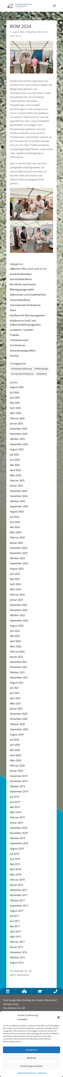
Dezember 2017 (18, 890)
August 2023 (17, 568)
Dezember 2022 (18, 605)
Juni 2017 (15, 921)
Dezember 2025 (18, 428)
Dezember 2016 (18, 952)
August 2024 (17, 511)
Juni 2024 (15, 522)
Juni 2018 (15, 859)
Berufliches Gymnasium (23, 284)
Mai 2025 (15, 465)
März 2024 (15, 532)
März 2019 (15, 812)
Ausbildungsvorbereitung (21, 368)
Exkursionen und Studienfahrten (28, 294)
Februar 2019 (17, 817)
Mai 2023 (15, 579)
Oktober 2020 (17, 724)
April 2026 (15, 408)
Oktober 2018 (17, 838)
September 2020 (19, 729)
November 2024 (19, 496)
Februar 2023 (17, 594)
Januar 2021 (16, 708)
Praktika (14, 335)
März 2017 (15, 936)
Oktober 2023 (17, 558)
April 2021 (15, 698)
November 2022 (19, 610)
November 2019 (19, 781)
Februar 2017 (17, 941)
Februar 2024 (17, 537)
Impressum (42, 1073)
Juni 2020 (15, 744)
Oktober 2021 (17, 672)
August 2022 (17, 625)
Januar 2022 (16, 656)
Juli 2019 (14, 796)
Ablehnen (31, 1057)
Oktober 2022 (17, 615)
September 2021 (19, 677)
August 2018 (17, 848)
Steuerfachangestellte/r (23, 350)
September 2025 (19, 444)
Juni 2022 (15, 630)
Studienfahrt (41, 374)
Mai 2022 (15, 636)
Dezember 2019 (18, 776)
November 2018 (19, 833)
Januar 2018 (16, 884)
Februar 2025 (17, 480)
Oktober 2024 (17, 501)
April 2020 (15, 755)
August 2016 (17, 962)
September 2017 (19, 905)
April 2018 (15, 869)
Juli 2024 (14, 516)
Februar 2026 (17, 418)
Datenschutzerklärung (27, 1073)
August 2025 (17, 449)
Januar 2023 (16, 599)
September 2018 (19, 843)
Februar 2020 (17, 765)
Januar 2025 (16, 485)
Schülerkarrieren (19, 340)
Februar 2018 (17, 879)
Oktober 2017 (17, 900)
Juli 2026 (14, 392)
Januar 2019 (16, 822)
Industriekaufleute (20, 300)
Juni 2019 (15, 802)
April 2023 (15, 584)
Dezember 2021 (18, 662)
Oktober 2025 (17, 439)
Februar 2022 (17, 651)
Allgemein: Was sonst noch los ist (28, 268)
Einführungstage (41, 368)
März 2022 (15, 646)
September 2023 (19, 563)
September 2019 (19, 791)
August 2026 (17, 387)
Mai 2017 (15, 926)
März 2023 (15, 589)
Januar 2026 (16, 423)
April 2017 (15, 931)
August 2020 (17, 734)
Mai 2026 (15, 402)
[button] (58, 1017)
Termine (14, 355)
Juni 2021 (15, 693)
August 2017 (17, 910)
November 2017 (19, 895)
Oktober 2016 (17, 957)
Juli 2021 (14, 687)
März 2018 (15, 874)
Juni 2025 (15, 459)
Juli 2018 (14, 853)
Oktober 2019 (17, 786)
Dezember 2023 (18, 548)
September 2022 (19, 620)
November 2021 (19, 667)
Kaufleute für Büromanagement (27, 315)
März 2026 (15, 413)
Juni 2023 (15, 573)
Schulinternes (17, 345)
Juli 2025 (14, 454)
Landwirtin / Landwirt (21, 329)
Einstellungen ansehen (31, 1065)
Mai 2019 (15, 807)
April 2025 (15, 470)
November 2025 (19, 433)
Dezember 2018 (18, 827)
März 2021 (15, 703)
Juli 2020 (14, 739)
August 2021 (17, 682)
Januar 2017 (16, 947)
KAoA (13, 310)
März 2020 (15, 760)
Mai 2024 (15, 527)
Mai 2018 (15, 864)
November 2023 (19, 553)
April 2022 (15, 641)
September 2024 (19, 506)
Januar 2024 (16, 542)
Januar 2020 (16, 770)
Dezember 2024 (18, 491)
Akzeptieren (31, 1049)
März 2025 (15, 475)
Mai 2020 (15, 750)
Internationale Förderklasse (25, 305)
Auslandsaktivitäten (21, 274)
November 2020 (19, 719)
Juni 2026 (15, 397)
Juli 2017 (14, 916)
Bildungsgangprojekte (22, 289)
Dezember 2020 (18, 713)
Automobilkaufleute (21, 279)
